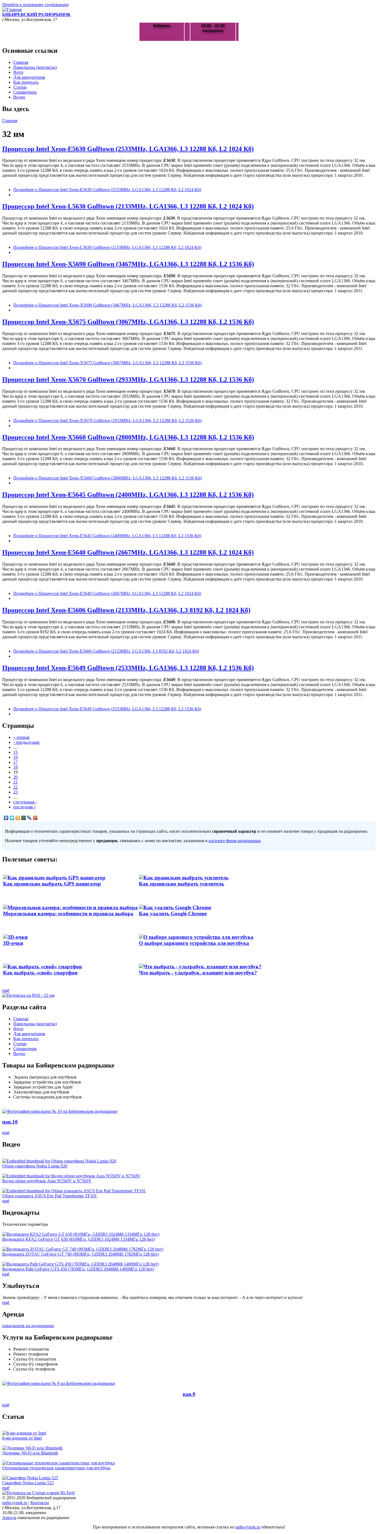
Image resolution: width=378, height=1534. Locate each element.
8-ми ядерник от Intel (22, 1438)
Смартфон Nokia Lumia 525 (28, 1482)
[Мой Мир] (24, 817)
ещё (5, 990)
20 (15, 777)
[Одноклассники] (18, 817)
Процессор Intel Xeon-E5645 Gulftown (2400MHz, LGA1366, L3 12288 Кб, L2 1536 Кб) (128, 494)
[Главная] (12, 9)
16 (15, 757)
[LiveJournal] (29, 817)
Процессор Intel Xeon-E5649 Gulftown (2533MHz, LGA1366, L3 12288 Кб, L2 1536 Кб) (128, 667)
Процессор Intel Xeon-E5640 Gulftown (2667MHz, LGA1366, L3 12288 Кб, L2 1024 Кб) (128, 552)
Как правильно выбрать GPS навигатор (52, 884)
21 (15, 782)
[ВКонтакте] (6, 817)
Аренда (9, 1517)
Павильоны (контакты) (35, 67)
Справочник (25, 92)
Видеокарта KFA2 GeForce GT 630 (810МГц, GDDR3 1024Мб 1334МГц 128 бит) (78, 1239)
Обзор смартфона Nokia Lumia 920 (34, 1166)
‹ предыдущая (26, 742)
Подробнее (107, 189)
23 (15, 792)
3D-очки (13, 943)
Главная (20, 62)
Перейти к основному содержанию (35, 4)
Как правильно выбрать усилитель (181, 884)
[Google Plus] (35, 817)
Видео (19, 97)
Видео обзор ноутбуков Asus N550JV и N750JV (47, 1181)
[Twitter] (12, 817)
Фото (18, 72)
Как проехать (25, 82)
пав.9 (189, 1394)
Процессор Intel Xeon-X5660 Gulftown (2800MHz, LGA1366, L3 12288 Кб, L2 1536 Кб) (128, 437)
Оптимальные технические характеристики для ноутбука (56, 1468)
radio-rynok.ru (14, 1502)
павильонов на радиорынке (28, 1325)
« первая (21, 737)
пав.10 (10, 1122)
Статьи (20, 87)
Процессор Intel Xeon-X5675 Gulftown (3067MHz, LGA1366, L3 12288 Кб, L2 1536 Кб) (128, 321)
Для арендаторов (29, 77)
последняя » (24, 807)
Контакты (39, 1502)
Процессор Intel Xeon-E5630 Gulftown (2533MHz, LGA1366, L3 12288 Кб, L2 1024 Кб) (128, 148)
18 (15, 767)
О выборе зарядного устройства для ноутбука (194, 943)
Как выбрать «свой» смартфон (40, 973)
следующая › (25, 802)
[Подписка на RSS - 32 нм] (28, 995)
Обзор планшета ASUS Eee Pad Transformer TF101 (49, 1195)
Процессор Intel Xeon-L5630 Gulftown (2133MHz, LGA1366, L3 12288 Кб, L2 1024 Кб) (128, 206)
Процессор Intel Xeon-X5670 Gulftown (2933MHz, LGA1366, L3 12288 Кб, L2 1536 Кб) (128, 379)
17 (15, 762)
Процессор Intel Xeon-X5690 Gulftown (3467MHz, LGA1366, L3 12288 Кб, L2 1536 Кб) (128, 264)
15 (15, 752)
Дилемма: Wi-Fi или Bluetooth (30, 1453)
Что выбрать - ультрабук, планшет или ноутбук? (198, 973)
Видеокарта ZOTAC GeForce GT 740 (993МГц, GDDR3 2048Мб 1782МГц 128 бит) (80, 1254)
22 (15, 787)
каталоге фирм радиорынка (234, 840)
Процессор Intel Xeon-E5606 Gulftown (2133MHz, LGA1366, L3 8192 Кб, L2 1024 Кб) (126, 610)
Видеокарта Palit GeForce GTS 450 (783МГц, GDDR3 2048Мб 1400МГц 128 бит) (78, 1269)
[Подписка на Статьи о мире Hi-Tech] (38, 1492)
